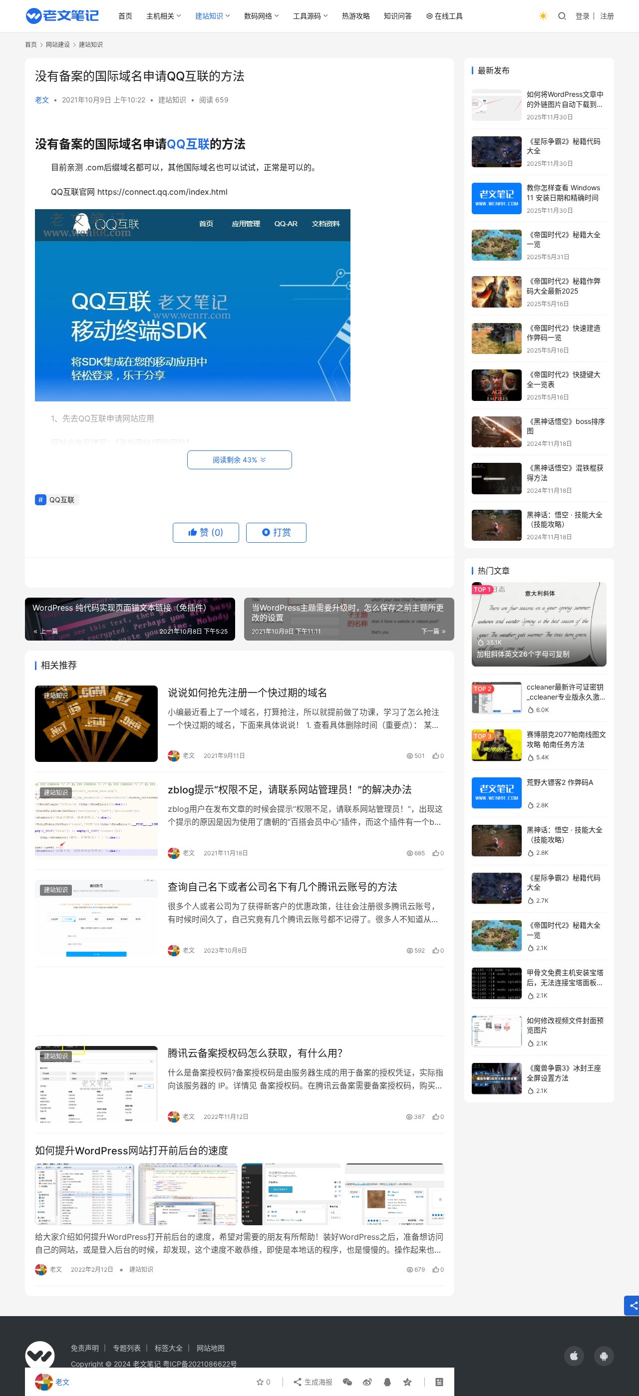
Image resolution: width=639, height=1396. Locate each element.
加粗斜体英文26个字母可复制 (523, 654)
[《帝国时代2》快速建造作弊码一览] (497, 338)
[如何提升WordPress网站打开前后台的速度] (239, 1194)
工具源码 (307, 15)
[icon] (574, 1356)
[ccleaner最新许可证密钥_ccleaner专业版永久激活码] (497, 697)
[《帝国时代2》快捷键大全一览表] (497, 385)
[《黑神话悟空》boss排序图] (497, 432)
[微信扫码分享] (347, 1382)
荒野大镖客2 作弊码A (560, 782)
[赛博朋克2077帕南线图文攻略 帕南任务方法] (497, 745)
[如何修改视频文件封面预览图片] (497, 1031)
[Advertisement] (239, 1001)
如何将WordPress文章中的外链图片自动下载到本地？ (565, 104)
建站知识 (209, 15)
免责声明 (85, 1348)
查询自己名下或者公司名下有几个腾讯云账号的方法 (282, 887)
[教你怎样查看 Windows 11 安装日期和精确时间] (497, 198)
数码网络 (258, 15)
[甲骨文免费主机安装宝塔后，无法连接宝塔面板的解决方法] (497, 983)
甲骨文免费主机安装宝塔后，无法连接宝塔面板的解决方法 (565, 982)
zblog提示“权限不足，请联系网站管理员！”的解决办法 (290, 790)
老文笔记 (147, 1364)
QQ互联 (188, 144)
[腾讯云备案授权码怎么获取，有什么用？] (96, 1084)
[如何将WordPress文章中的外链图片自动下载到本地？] (497, 105)
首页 (125, 15)
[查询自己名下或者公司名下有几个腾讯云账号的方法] (96, 918)
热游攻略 (356, 15)
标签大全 (169, 1348)
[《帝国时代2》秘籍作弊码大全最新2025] (497, 292)
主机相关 (160, 15)
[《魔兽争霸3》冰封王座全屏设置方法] (497, 1078)
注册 (607, 15)
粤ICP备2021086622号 (200, 1364)
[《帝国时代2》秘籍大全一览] (497, 245)
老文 (42, 99)
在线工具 (449, 15)
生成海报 (317, 1382)
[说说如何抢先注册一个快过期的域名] (96, 724)
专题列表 (127, 1348)
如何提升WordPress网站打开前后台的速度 (131, 1151)
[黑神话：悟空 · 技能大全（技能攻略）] (497, 525)
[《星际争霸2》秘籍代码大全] (497, 152)
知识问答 (398, 15)
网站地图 (211, 1348)
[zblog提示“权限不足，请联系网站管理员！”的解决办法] (96, 820)
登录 (583, 15)
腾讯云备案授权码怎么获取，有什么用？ (257, 1053)
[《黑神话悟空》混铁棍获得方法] (497, 478)
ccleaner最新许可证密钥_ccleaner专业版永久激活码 (567, 696)
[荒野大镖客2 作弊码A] (497, 793)
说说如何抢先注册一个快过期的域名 (247, 693)
